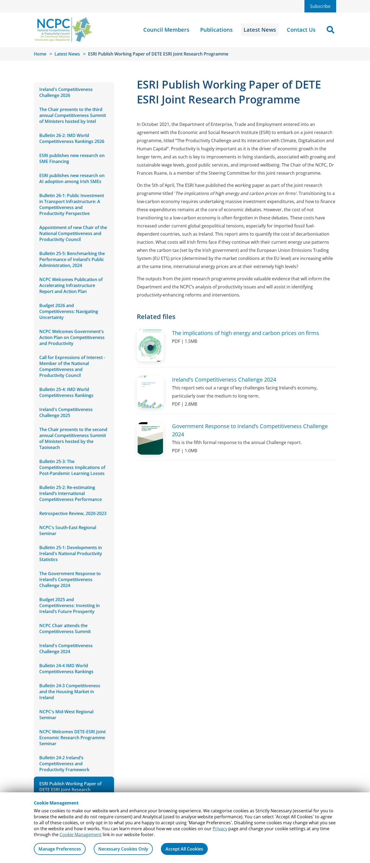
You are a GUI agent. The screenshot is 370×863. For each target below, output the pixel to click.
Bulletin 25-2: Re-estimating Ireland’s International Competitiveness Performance (70, 493)
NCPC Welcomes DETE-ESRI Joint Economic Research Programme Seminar (72, 738)
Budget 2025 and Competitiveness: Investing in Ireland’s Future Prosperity (69, 605)
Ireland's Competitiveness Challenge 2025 (66, 412)
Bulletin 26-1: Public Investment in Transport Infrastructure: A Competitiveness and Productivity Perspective (71, 204)
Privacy (220, 829)
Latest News (260, 29)
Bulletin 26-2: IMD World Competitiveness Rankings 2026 (71, 138)
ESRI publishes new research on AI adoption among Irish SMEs (72, 178)
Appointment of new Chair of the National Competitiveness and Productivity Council (73, 233)
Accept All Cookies (184, 849)
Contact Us (301, 29)
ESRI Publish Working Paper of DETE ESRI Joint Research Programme (70, 790)
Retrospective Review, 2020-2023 (72, 513)
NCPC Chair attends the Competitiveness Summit (65, 628)
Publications (216, 29)
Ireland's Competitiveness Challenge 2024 (66, 648)
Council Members (166, 29)
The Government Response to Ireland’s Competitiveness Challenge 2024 (70, 579)
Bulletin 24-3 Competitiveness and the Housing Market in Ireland (69, 692)
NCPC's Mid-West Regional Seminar (66, 715)
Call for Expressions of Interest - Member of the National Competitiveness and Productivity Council (72, 366)
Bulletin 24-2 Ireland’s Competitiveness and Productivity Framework (64, 764)
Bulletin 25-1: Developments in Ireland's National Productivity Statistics (70, 553)
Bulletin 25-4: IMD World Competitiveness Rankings (66, 392)
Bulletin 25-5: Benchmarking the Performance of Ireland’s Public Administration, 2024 (72, 259)
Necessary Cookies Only (123, 849)
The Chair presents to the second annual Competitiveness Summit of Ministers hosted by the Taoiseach (73, 438)
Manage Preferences (59, 849)
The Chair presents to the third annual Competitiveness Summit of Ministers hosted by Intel (72, 115)
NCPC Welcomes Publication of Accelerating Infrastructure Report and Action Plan (71, 285)
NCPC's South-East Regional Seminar (67, 530)
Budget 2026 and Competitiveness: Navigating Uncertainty (68, 311)
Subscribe (320, 6)
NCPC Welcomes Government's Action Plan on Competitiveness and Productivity (72, 337)
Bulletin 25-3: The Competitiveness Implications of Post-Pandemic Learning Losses (72, 467)
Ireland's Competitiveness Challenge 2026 (66, 92)
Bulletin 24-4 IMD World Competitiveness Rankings (66, 669)
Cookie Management (81, 835)
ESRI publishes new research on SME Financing (72, 158)
